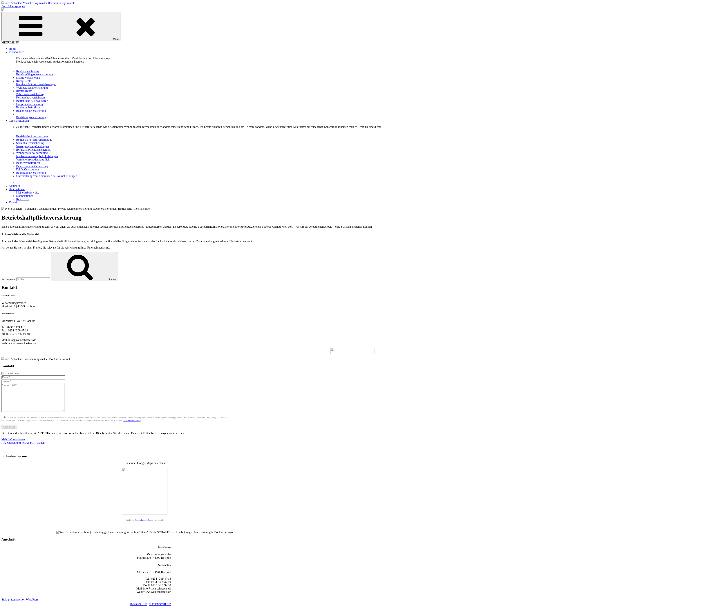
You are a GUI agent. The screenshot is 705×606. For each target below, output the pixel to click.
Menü (116, 39)
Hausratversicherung (28, 77)
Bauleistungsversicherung (31, 117)
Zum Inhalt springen (13, 6)
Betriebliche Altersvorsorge (32, 100)
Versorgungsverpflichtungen (32, 146)
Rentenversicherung (27, 71)
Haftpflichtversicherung (30, 104)
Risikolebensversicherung (31, 110)
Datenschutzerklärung (132, 420)
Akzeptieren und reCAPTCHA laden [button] (23, 442)
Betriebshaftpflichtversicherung (34, 139)
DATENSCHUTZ (160, 604)
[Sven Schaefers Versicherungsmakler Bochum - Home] (38, 3)
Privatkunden (16, 52)
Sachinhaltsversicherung (30, 143)
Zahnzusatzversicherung (30, 94)
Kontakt (13, 202)
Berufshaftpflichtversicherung (33, 149)
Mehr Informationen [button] (13, 439)
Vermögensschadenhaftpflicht (33, 159)
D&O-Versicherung (27, 169)
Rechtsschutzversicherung (31, 97)
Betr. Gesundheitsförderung (32, 166)
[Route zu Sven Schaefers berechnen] (144, 513)
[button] (10, 42)
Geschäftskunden (19, 120)
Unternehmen (17, 189)
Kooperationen (24, 195)
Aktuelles (14, 185)
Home (12, 48)
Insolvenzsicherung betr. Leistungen (37, 156)
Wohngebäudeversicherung (32, 87)
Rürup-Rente (23, 81)
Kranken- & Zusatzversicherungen (36, 84)
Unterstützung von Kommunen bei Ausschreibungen (46, 176)
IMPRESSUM (138, 604)
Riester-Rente (24, 90)
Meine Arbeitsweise (27, 192)
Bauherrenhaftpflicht (28, 107)
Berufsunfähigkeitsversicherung (34, 74)
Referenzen (22, 199)
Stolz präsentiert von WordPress (19, 599)
